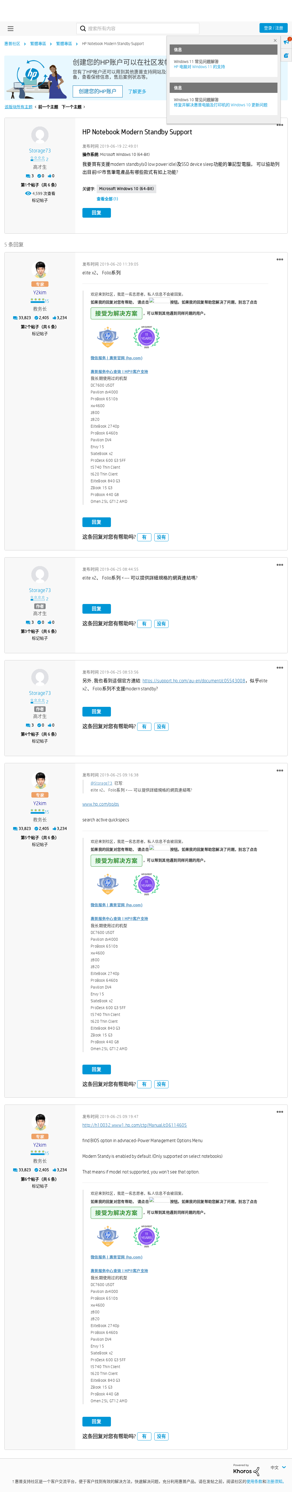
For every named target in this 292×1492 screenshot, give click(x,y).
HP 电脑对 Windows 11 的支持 (199, 66)
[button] (280, 125)
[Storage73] (39, 135)
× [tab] (275, 40)
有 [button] (144, 537)
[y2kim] (39, 269)
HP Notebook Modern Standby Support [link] (113, 43)
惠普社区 (12, 43)
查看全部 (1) (107, 198)
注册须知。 (276, 1481)
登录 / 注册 (273, 27)
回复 (97, 213)
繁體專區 (38, 43)
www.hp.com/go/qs (100, 804)
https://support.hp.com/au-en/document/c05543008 (194, 681)
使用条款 (254, 1481)
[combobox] (137, 28)
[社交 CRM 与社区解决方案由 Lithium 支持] (246, 1469)
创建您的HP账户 (98, 91)
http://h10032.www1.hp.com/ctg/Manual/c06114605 (134, 1125)
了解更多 (137, 91)
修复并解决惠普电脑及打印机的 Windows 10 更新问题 (220, 104)
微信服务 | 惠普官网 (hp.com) (116, 358)
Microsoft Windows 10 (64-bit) (126, 188)
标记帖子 (40, 200)
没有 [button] (161, 537)
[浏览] (9, 28)
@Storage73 (101, 783)
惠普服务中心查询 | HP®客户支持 (119, 372)
